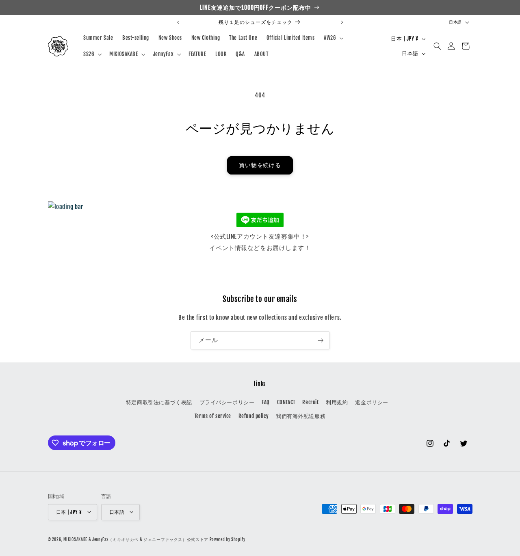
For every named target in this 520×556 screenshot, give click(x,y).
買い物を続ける (260, 165)
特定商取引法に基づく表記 (159, 402)
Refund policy (253, 416)
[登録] (320, 340)
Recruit (310, 402)
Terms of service (213, 416)
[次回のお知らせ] (342, 22)
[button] (333, 38)
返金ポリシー (371, 402)
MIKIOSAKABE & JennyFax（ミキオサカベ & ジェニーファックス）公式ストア (135, 539)
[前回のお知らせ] (178, 22)
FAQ (266, 402)
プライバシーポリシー (227, 402)
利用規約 (337, 402)
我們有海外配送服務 (300, 416)
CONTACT (286, 402)
